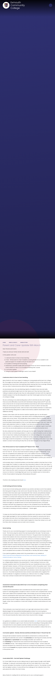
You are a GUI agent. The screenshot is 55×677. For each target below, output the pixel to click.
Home (4, 342)
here (36, 621)
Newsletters (24, 342)
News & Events (13, 342)
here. (24, 480)
